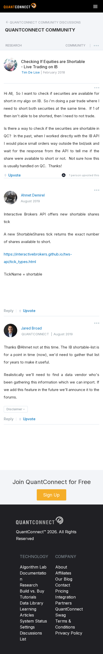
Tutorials (28, 597)
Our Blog (63, 579)
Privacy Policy (68, 633)
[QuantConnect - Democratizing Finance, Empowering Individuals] (20, 6)
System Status (33, 621)
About (61, 567)
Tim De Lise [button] (31, 72)
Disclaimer (14, 409)
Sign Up (51, 495)
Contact (62, 585)
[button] (75, 47)
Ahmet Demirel (33, 195)
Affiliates (63, 573)
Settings (27, 627)
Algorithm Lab (33, 567)
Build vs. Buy (32, 591)
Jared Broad (31, 328)
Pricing (61, 591)
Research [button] (14, 45)
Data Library (31, 603)
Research (29, 585)
